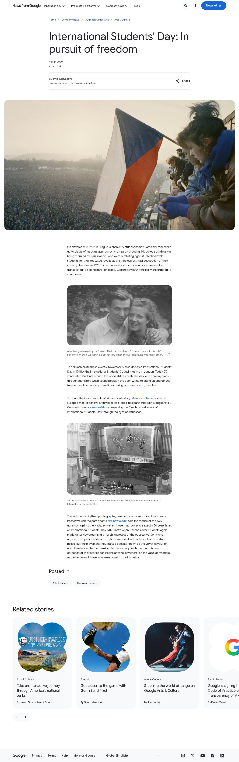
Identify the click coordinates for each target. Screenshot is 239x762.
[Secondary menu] (195, 5)
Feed (137, 6)
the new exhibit (118, 521)
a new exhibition (100, 407)
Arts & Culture (122, 19)
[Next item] (25, 717)
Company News (70, 19)
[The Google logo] (19, 756)
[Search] (186, 5)
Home (52, 19)
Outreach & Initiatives (97, 19)
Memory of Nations (143, 398)
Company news (115, 6)
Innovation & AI (52, 6)
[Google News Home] (27, 5)
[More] (169, 353)
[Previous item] (17, 717)
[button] (213, 5)
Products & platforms (83, 6)
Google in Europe (87, 583)
